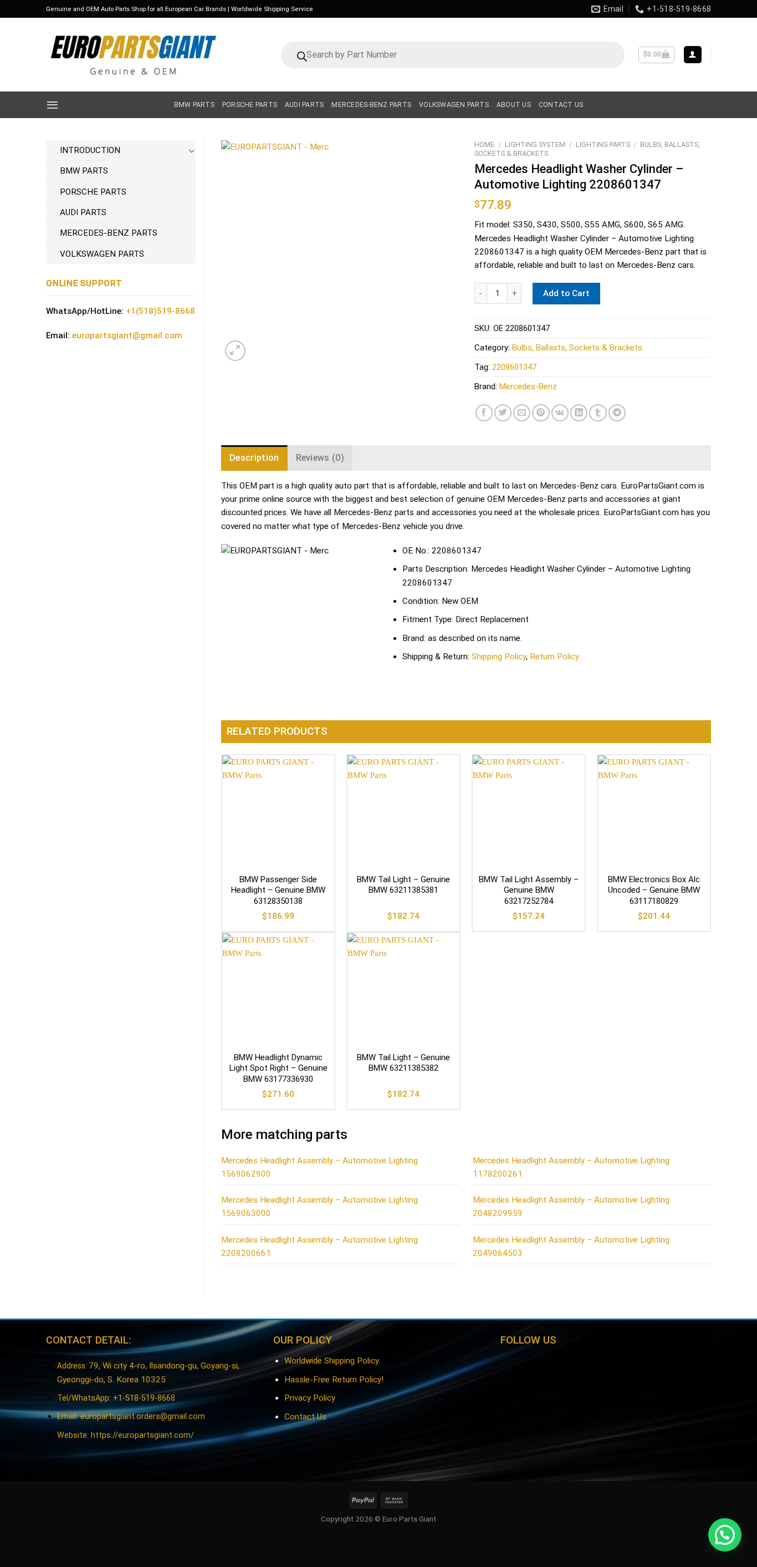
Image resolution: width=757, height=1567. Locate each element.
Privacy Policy (309, 1398)
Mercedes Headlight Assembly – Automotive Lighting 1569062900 (319, 1167)
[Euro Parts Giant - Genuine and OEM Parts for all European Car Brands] (132, 54)
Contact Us (305, 1417)
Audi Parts (304, 105)
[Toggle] (191, 150)
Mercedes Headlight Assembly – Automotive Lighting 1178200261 (571, 1167)
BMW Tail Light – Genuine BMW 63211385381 (403, 885)
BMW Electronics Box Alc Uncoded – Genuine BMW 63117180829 (654, 890)
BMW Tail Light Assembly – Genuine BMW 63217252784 (529, 890)
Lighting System (535, 144)
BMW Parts (194, 105)
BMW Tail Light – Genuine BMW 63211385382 (403, 1063)
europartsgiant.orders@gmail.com (142, 1416)
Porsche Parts (249, 105)
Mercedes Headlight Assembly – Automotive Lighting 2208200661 (319, 1246)
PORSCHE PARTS (93, 192)
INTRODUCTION (90, 150)
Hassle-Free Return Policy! (333, 1380)
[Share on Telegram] (617, 412)
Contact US (561, 105)
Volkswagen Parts (454, 105)
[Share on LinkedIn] (578, 412)
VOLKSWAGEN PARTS (102, 254)
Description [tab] (254, 457)
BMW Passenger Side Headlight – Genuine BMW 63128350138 (278, 890)
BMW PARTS (84, 171)
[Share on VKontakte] (560, 412)
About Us (514, 105)
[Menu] (52, 104)
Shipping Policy (499, 657)
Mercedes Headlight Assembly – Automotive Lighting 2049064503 (571, 1246)
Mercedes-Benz (528, 386)
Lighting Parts (603, 144)
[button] (724, 1534)
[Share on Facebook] (484, 412)
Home (484, 144)
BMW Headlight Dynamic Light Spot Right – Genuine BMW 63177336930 (278, 1068)
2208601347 (514, 367)
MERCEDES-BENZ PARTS (108, 233)
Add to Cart (566, 293)
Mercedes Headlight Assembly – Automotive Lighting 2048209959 (571, 1206)
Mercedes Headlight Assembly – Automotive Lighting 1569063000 (319, 1206)
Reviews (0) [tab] (320, 457)
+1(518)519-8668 (160, 311)
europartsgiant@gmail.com (127, 335)
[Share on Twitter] (503, 412)
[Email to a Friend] (521, 412)
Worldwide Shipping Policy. (332, 1361)
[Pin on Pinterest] (540, 412)
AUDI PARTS (83, 212)
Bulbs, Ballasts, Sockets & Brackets (577, 348)
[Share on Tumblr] (597, 412)
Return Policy (554, 657)
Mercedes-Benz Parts (371, 105)
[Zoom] (235, 350)
